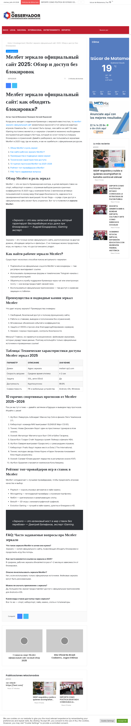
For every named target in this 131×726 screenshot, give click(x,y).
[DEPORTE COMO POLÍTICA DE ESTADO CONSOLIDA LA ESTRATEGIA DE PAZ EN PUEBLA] (71, 688)
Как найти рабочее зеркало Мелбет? (27, 152)
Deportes (66, 30)
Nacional (21, 30)
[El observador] (22, 15)
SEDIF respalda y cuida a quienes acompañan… (44, 698)
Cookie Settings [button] (107, 721)
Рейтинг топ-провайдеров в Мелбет (27, 167)
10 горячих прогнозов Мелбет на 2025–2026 (31, 164)
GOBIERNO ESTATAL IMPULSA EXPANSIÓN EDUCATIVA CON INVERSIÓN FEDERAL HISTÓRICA (116, 241)
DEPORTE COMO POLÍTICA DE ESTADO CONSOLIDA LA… (69, 699)
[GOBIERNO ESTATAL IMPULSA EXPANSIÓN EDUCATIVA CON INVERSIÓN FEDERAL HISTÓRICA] (100, 235)
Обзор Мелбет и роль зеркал (23, 148)
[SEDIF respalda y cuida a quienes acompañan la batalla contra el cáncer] (44, 688)
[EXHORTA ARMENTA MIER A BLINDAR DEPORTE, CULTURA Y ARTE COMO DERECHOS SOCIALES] (100, 209)
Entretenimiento (51, 30)
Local (12, 30)
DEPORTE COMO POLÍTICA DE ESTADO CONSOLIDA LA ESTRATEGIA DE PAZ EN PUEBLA (76, 2)
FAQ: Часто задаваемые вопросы (25, 171)
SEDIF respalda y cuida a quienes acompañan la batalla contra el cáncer (107, 174)
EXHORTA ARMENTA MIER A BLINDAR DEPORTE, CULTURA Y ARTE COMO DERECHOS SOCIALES (116, 215)
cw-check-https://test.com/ (14, 684)
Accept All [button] (122, 721)
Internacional (35, 30)
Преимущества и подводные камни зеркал (30, 156)
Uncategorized (19, 43)
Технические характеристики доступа (28, 160)
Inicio (5, 30)
